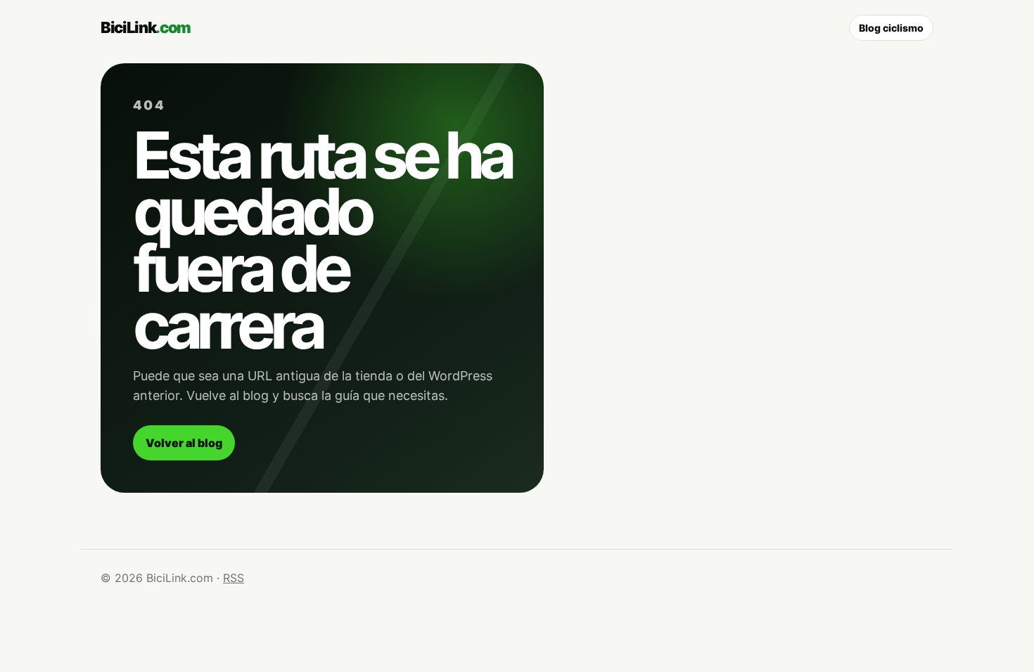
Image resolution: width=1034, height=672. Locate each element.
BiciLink (146, 27)
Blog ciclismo (891, 28)
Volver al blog (184, 443)
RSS (233, 578)
